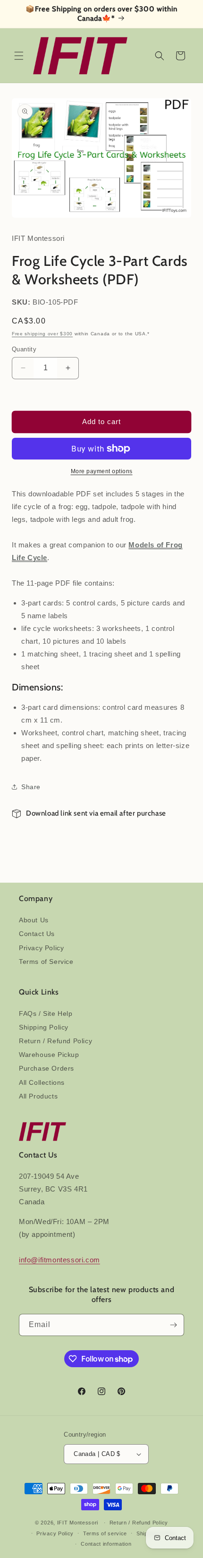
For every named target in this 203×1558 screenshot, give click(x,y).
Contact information (106, 1544)
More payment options (102, 471)
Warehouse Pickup (49, 1054)
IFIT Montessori (78, 1522)
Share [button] (31, 787)
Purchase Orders (46, 1068)
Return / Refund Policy (55, 1041)
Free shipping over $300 (42, 333)
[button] (18, 55)
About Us (34, 920)
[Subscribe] (173, 1325)
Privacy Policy (41, 948)
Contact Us (37, 933)
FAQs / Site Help (46, 1013)
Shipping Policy (43, 1027)
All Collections (42, 1082)
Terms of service (105, 1533)
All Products (38, 1096)
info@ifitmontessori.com (59, 1260)
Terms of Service (46, 961)
